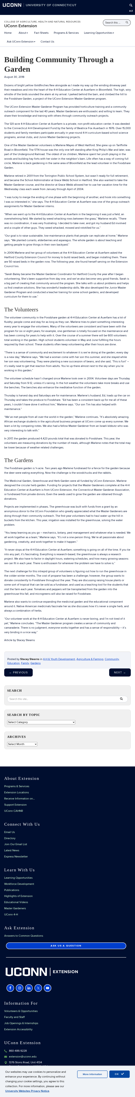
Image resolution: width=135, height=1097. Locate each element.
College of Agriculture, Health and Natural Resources (42, 21)
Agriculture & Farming (89, 659)
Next (120, 672)
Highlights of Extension (18, 896)
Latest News (11, 850)
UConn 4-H (11, 914)
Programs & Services (66, 33)
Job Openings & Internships (21, 1023)
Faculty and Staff (14, 1017)
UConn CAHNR (13, 811)
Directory (9, 838)
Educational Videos (16, 902)
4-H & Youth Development (59, 659)
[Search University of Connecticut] (131, 5)
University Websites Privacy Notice (27, 1091)
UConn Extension (20, 25)
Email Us (9, 832)
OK (117, 1074)
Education (13, 663)
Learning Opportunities (98, 33)
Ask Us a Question (66, 945)
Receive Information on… (19, 798)
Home (8, 33)
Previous (18, 672)
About (22, 33)
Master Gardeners (15, 908)
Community (112, 659)
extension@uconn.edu (23, 1056)
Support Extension (15, 805)
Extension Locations (16, 792)
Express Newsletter (16, 856)
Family (25, 663)
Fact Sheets (41, 33)
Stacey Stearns (29, 659)
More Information (92, 1074)
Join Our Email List (15, 844)
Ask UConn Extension (20, 41)
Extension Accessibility (18, 1029)
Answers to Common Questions (23, 936)
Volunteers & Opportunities (21, 1011)
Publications (11, 890)
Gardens (35, 663)
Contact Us (47, 41)
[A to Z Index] (131, 11)
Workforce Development (19, 884)
